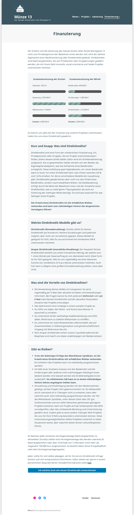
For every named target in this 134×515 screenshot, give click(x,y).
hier (89, 462)
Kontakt (85, 498)
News (75, 16)
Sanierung (97, 16)
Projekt (85, 16)
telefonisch (88, 296)
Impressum (95, 498)
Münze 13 (23, 16)
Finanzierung (111, 16)
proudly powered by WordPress (48, 510)
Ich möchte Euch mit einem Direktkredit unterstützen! (67, 470)
